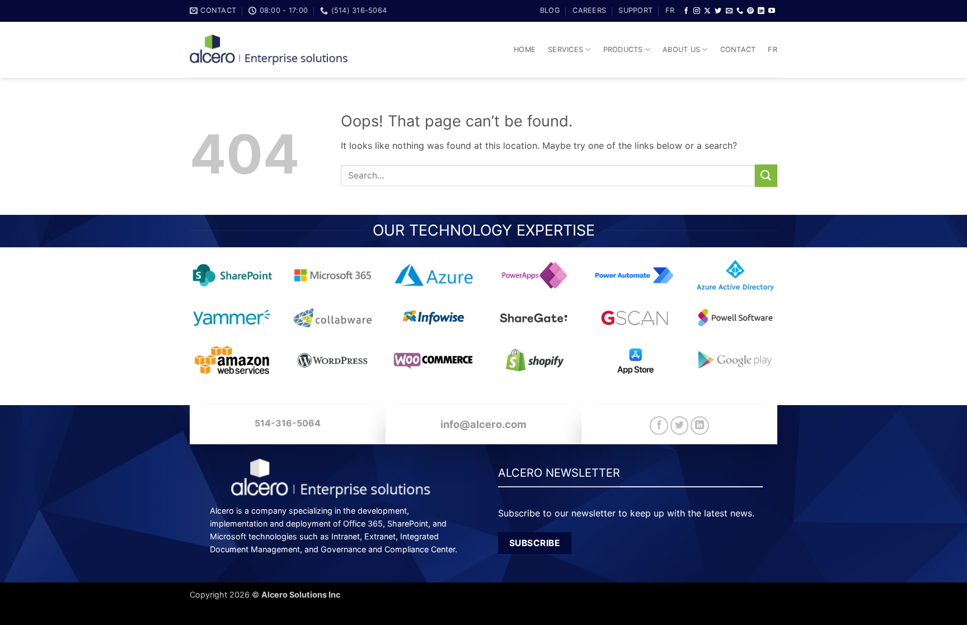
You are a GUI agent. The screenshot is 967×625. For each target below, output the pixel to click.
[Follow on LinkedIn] (761, 11)
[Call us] (739, 11)
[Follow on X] (707, 11)
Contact (738, 49)
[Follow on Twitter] (718, 11)
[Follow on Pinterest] (750, 11)
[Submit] (766, 175)
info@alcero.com (483, 424)
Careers (589, 10)
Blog (550, 10)
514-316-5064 (288, 423)
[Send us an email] (729, 11)
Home (525, 49)
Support (635, 10)
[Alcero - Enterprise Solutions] (274, 50)
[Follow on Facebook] (686, 11)
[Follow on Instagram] (696, 11)
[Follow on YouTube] (771, 11)
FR (670, 10)
